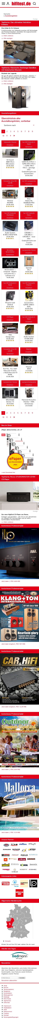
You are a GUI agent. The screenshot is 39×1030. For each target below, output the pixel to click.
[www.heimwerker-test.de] (24, 887)
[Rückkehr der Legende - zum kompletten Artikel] (19, 98)
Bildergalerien (8, 995)
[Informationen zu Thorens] (6, 870)
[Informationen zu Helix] (24, 855)
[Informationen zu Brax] (32, 844)
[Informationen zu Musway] (31, 859)
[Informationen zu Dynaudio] (7, 849)
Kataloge (6, 997)
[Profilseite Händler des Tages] (19, 956)
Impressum (7, 1006)
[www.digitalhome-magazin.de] (6, 887)
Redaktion (7, 991)
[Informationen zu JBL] (5, 860)
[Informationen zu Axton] (23, 844)
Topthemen (7, 1001)
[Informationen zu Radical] (24, 865)
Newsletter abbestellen (9, 980)
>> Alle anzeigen (7, 38)
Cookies (6, 1013)
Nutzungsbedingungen (11, 1017)
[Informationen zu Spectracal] (33, 865)
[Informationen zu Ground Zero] (15, 855)
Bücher (6, 987)
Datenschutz (8, 1011)
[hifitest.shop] (19, 896)
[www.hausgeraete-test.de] (15, 887)
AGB (5, 1010)
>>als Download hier (8, 472)
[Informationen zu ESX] (24, 851)
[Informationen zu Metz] (22, 859)
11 (7, 136)
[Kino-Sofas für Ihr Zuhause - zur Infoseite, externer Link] (19, 52)
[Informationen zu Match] (13, 859)
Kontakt (6, 1015)
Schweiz (8, 941)
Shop (5, 986)
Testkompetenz (9, 989)
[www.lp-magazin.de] (33, 887)
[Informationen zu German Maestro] (6, 855)
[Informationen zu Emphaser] (16, 850)
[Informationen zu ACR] (6, 845)
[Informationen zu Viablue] (15, 871)
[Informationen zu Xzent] (23, 870)
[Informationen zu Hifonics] (33, 855)
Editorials (7, 1002)
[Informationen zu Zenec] (33, 870)
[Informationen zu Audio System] (14, 845)
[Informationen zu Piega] (15, 865)
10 (3, 136)
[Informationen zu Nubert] (6, 865)
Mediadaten (7, 1008)
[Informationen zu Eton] (32, 850)
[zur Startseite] (21, 3)
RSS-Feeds (7, 999)
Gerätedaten (8, 993)
